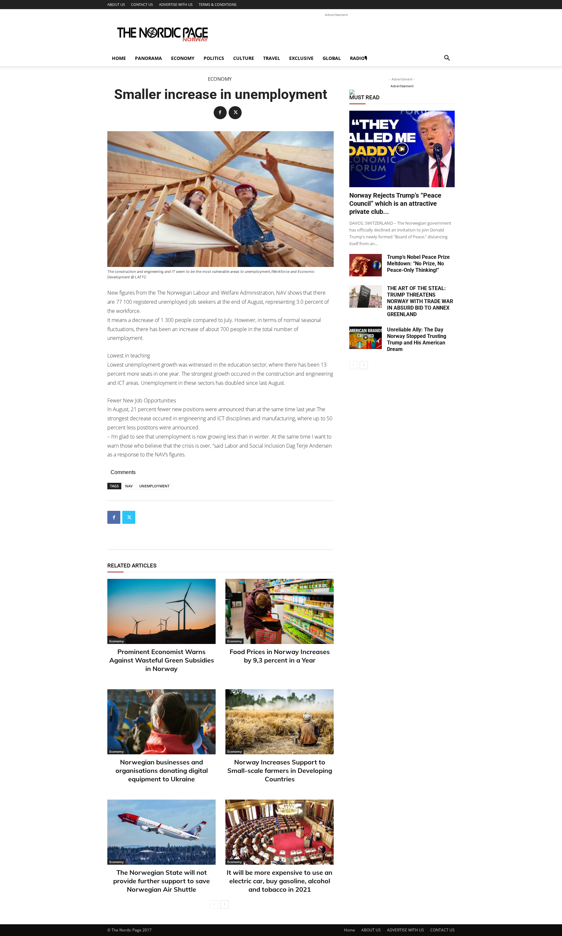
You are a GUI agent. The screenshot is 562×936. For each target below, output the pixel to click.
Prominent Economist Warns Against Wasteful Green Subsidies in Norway (161, 660)
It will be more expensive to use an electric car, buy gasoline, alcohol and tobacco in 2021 (279, 880)
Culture (243, 58)
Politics (214, 58)
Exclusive (301, 58)
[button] (447, 59)
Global (332, 58)
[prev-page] (214, 904)
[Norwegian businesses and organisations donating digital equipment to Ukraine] (161, 721)
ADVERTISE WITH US (176, 4)
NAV (129, 485)
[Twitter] (235, 112)
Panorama (148, 58)
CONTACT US (142, 4)
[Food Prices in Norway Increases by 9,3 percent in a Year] (279, 611)
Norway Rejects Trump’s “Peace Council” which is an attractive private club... (395, 203)
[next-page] (225, 904)
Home (119, 58)
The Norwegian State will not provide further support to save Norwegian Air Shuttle (161, 880)
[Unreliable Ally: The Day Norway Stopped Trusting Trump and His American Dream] (365, 338)
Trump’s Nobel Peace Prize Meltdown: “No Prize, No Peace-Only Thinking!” (418, 263)
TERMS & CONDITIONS (217, 4)
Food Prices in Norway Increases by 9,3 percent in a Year (280, 656)
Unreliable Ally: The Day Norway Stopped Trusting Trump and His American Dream (416, 339)
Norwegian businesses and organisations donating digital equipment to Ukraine (161, 770)
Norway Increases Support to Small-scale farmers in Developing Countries (279, 770)
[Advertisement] (336, 33)
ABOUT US (116, 4)
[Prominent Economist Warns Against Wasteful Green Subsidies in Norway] (161, 611)
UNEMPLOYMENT (154, 485)
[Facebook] (220, 112)
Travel (271, 58)
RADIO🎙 (358, 58)
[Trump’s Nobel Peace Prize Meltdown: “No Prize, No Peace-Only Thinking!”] (365, 265)
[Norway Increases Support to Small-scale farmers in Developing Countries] (279, 721)
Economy (182, 58)
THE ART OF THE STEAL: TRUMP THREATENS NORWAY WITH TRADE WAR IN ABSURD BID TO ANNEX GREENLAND (420, 301)
